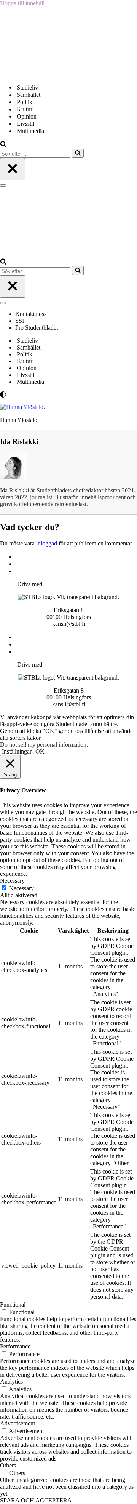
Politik (24, 102)
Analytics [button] (11, 1381)
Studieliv (27, 87)
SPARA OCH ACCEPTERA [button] (36, 1500)
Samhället (28, 94)
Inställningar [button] (17, 751)
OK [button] (40, 751)
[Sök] (3, 145)
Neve (6, 584)
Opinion (27, 116)
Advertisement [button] (17, 1423)
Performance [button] (15, 1346)
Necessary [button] (12, 880)
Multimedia (30, 131)
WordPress (57, 584)
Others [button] (8, 1465)
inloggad (46, 543)
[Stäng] (12, 169)
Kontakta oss (31, 314)
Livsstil (25, 123)
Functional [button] (12, 1304)
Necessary (21, 888)
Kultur (24, 109)
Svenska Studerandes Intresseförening (62, 564)
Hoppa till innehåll (22, 3)
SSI (19, 320)
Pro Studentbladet (36, 327)
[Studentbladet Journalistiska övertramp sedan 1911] (38, 74)
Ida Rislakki (19, 442)
